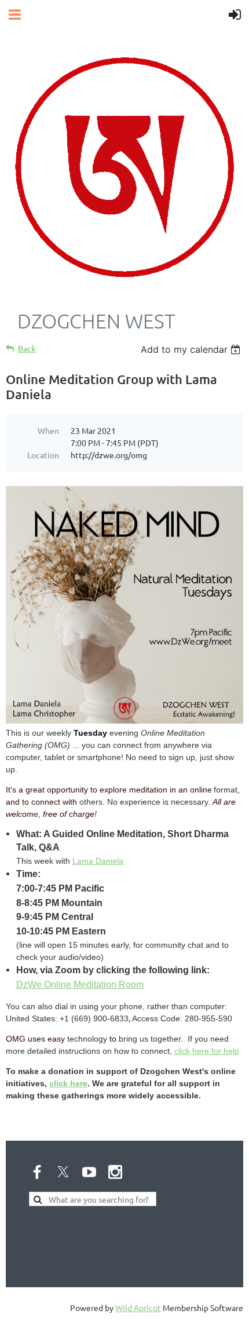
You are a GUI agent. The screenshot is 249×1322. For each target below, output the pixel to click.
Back (27, 348)
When (48, 430)
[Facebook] (37, 1172)
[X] (63, 1172)
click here (68, 1083)
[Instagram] (115, 1172)
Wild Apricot (138, 1307)
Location (43, 455)
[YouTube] (89, 1172)
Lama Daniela (97, 860)
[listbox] (192, 349)
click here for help (206, 1051)
